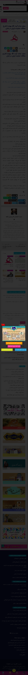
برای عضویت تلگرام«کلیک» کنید (20, 349)
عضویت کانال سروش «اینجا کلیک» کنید (14, 346)
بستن (3, 324)
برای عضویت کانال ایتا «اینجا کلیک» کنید (14, 343)
